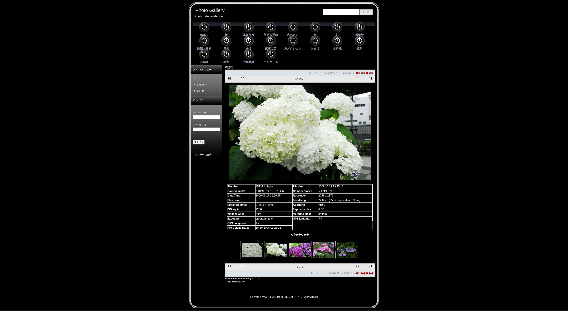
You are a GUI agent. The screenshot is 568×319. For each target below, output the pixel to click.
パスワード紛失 (202, 154)
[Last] (371, 78)
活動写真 (248, 62)
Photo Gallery (210, 10)
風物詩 (359, 35)
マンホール (271, 62)
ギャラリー (315, 72)
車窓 (226, 62)
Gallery (241, 281)
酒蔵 (359, 48)
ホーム (198, 79)
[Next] (357, 78)
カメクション (293, 48)
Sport (204, 62)
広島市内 (293, 35)
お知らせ (199, 90)
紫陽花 (347, 72)
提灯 (248, 48)
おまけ (315, 48)
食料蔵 (337, 48)
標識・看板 (204, 48)
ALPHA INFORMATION (304, 297)
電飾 (226, 48)
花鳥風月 (248, 35)
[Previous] (242, 78)
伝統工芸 (270, 48)
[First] (229, 78)
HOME (204, 35)
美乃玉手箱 (271, 35)
